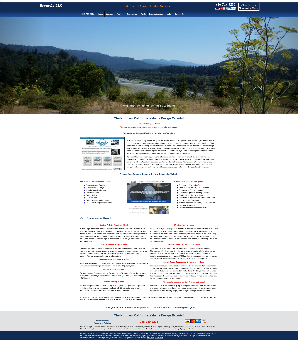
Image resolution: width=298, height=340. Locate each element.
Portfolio (120, 14)
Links (169, 14)
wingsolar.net (129, 251)
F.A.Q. (143, 14)
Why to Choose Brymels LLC (190, 181)
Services (109, 14)
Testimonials (132, 14)
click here (109, 299)
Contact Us (179, 14)
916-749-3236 (88, 14)
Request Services (156, 14)
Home (100, 14)
